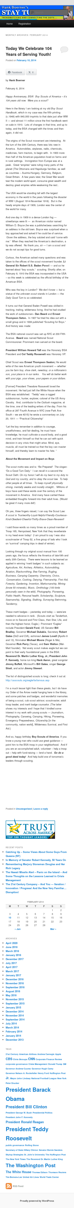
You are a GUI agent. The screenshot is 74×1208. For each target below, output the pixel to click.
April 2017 (11, 967)
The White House (18, 1171)
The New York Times (16, 1159)
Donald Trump (55, 1064)
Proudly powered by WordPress (37, 1200)
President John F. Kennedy (19, 1117)
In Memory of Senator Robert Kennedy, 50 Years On (36, 860)
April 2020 (11, 943)
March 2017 (12, 971)
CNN (31, 1058)
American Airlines (28, 1054)
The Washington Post (31, 1165)
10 (10, 917)
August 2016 (13, 991)
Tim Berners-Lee (14, 1177)
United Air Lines (31, 1177)
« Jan (17, 929)
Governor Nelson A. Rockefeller (21, 1073)
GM (64, 1064)
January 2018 (13, 955)
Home (9, 23)
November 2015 (15, 999)
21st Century (12, 1054)
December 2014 (15, 1011)
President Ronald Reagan (25, 1122)
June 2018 (11, 947)
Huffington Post (58, 1073)
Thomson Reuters (57, 1172)
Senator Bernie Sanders (50, 1150)
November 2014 (15, 1015)
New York (61, 1078)
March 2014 (12, 1027)
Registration (24, 23)
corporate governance (17, 1064)
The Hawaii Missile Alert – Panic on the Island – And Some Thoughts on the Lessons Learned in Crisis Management (36, 876)
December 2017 (15, 959)
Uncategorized (24, 808)
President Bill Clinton (26, 1107)
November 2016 (15, 983)
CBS (9, 1058)
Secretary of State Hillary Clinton (22, 1150)
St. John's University (34, 1154)
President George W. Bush (19, 1112)
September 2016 (15, 987)
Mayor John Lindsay (20, 1078)
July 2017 (11, 963)
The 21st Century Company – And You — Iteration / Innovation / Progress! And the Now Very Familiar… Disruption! (36, 888)
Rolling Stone (32, 1145)
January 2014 (13, 1035)
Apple (58, 1054)
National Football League (44, 1078)
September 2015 (15, 1003)
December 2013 (15, 1039)
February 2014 (14, 1031)
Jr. (7, 1078)
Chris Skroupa (20, 1059)
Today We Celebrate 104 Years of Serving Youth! (29, 51)
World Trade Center (49, 1177)
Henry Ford (43, 1073)
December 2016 (15, 979)
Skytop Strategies (14, 1154)
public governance (15, 1145)
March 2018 (12, 951)
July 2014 (11, 1023)
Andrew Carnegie (45, 1054)
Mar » (53, 929)
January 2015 (13, 1007)
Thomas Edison (40, 1172)
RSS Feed (18, 1186)
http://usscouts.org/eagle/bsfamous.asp (27, 680)
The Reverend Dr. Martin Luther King (44, 1159)
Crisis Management (37, 1064)
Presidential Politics (42, 1112)
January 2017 (13, 975)
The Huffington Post (56, 1154)
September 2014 (15, 1019)
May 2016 (11, 995)
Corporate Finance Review (49, 1059)
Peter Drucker (12, 1083)
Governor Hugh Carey (42, 1068)
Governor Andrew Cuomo (18, 1068)
